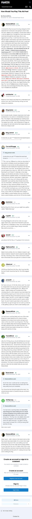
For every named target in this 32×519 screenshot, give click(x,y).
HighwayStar (10, 247)
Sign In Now (16, 490)
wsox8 (8, 235)
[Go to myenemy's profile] (3, 203)
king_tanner (10, 133)
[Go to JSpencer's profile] (3, 265)
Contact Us (16, 516)
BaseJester (10, 373)
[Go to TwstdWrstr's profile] (3, 336)
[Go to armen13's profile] (3, 280)
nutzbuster (9, 94)
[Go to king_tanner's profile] (3, 133)
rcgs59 (8, 216)
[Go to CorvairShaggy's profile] (3, 147)
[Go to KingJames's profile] (3, 111)
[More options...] (29, 24)
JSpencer (9, 264)
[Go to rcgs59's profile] (3, 216)
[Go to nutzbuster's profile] (3, 95)
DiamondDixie (7, 16)
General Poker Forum (18, 17)
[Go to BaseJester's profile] (3, 373)
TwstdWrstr (10, 336)
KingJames (9, 110)
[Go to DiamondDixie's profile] (3, 24)
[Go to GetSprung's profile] (3, 400)
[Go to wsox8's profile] (3, 235)
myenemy (9, 202)
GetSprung (9, 400)
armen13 (8, 280)
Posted (13, 25)
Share (16, 500)
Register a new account (16, 478)
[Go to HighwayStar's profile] (3, 247)
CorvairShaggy (11, 146)
